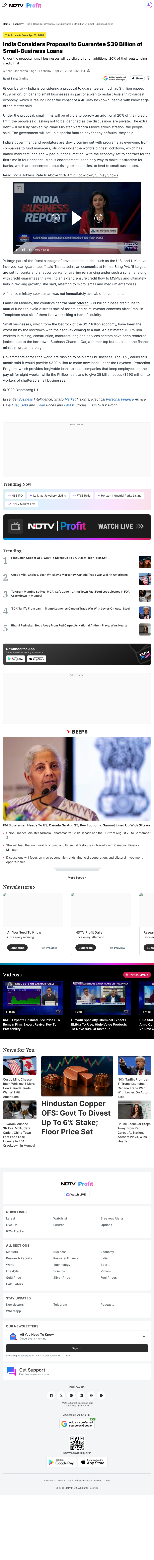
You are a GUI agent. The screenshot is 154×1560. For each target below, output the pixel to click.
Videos (106, 1271)
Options (106, 1225)
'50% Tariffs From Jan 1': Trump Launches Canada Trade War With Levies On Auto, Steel (133, 1088)
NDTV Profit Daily (88, 932)
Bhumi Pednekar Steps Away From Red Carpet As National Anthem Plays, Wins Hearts (134, 1132)
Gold (24, 405)
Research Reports (19, 1258)
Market (70, 399)
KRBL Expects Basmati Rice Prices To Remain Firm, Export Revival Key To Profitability (31, 1024)
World (10, 1265)
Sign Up (77, 1348)
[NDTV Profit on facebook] (51, 1395)
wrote (22, 348)
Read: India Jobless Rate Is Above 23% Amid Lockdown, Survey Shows (60, 175)
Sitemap (98, 1480)
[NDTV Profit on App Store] (93, 1462)
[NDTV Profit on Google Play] (61, 1462)
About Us (48, 1480)
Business (25, 399)
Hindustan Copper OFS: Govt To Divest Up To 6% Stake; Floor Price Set (76, 1117)
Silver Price (61, 1277)
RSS (108, 1480)
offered (83, 303)
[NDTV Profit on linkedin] (81, 1395)
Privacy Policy (82, 1480)
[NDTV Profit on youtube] (91, 1395)
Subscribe (17, 947)
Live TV (11, 1225)
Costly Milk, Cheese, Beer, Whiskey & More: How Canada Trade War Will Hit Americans (19, 1088)
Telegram (60, 1304)
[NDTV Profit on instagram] (71, 1395)
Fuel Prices (109, 1277)
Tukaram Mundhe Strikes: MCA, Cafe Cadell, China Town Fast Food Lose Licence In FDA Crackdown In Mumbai (19, 1135)
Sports (105, 1265)
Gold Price (13, 1277)
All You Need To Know (24, 932)
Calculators (14, 1284)
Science (59, 1271)
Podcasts (107, 1304)
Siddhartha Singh (24, 70)
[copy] (149, 78)
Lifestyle (12, 1271)
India (104, 1258)
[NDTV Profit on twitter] (61, 1395)
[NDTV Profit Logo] (77, 1182)
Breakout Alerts (112, 1218)
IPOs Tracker (15, 1231)
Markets (12, 1252)
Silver (40, 405)
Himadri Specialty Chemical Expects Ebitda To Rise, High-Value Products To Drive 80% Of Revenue (99, 1024)
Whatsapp (13, 1311)
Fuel (15, 405)
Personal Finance (120, 399)
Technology (61, 1265)
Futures (58, 1225)
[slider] (77, 245)
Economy (45, 70)
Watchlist (60, 1218)
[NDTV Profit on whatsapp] (101, 1395)
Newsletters (15, 1304)
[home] (25, 4)
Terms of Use (64, 1480)
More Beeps (76, 877)
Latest (69, 405)
